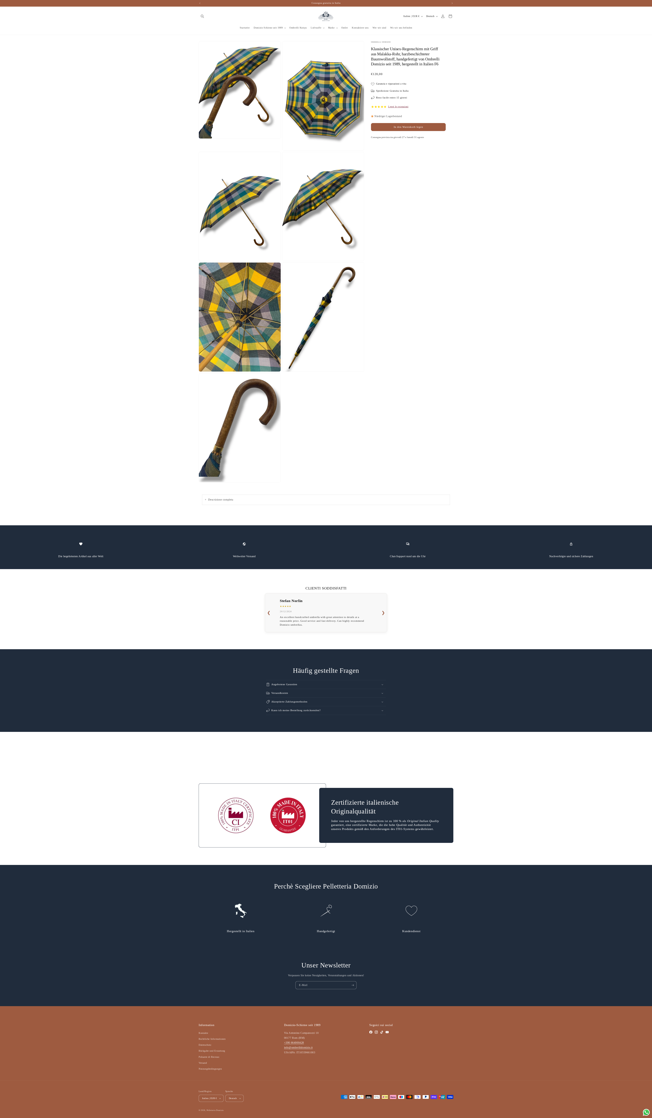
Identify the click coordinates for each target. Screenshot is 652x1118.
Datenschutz (205, 1045)
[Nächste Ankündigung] (452, 3)
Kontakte (203, 1033)
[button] (202, 16)
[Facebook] (370, 1032)
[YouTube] (387, 1032)
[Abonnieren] (352, 985)
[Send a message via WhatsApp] (646, 1112)
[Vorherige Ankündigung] (200, 3)
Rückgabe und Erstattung (212, 1051)
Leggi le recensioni (398, 106)
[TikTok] (381, 1032)
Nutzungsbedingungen (210, 1069)
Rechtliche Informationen (212, 1039)
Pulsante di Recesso (209, 1057)
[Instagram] (376, 1032)
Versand (203, 1063)
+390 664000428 (294, 1042)
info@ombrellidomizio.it (298, 1047)
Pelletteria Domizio (215, 1110)
